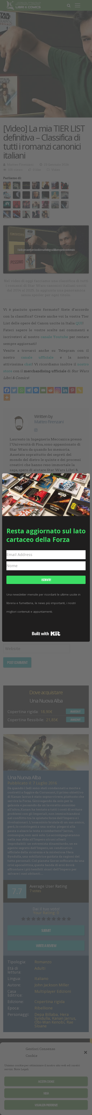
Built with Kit (46, 633)
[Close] (84, 479)
